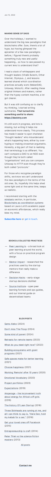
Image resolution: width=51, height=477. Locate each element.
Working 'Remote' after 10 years (21, 372)
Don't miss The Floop (16, 329)
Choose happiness (14, 367)
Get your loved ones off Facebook (22, 422)
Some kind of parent (15, 334)
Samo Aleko (11, 324)
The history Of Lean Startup (19, 405)
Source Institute (17, 286)
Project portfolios (14, 383)
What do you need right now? (20, 345)
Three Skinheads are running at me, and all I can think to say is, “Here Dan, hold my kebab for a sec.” (25, 414)
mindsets (9, 199)
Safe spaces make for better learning (24, 358)
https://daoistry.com (16, 117)
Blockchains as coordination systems (24, 202)
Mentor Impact (17, 262)
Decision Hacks (17, 277)
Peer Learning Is (17, 246)
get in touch (31, 219)
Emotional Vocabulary (16, 377)
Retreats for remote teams (18, 339)
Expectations (11, 388)
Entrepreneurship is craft (18, 431)
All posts (25, 445)
